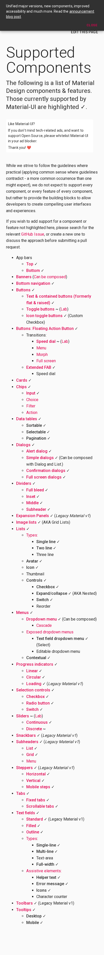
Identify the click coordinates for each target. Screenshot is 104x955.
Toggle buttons (40, 309)
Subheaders (27, 741)
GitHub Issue (32, 234)
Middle (32, 502)
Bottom (33, 270)
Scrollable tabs (40, 806)
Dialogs (23, 444)
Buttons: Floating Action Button (45, 328)
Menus (22, 612)
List (29, 748)
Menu (41, 348)
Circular (33, 677)
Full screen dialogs (44, 477)
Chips (21, 386)
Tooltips (23, 909)
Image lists (26, 522)
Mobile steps (38, 786)
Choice (32, 399)
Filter (30, 406)
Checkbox (35, 696)
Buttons (23, 290)
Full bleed (35, 490)
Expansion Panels (32, 515)
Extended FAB (38, 367)
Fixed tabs (35, 800)
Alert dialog (36, 451)
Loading (33, 683)
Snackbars (26, 735)
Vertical (33, 780)
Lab (64, 309)
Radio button (38, 703)
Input (30, 393)
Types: (32, 535)
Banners (24, 276)
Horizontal (36, 774)
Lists (20, 528)
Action (31, 412)
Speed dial (46, 341)
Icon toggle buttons (44, 315)
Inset (30, 496)
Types (31, 838)
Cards (21, 380)
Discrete (34, 728)
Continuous (37, 722)
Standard (34, 819)
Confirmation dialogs (45, 470)
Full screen (46, 360)
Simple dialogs (40, 457)
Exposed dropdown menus (49, 632)
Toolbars (24, 903)
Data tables (26, 418)
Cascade (44, 625)
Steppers (24, 767)
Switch (32, 709)
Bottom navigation (33, 283)
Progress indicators (34, 664)
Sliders (22, 716)
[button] (84, 32)
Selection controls (33, 690)
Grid (30, 754)
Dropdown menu (41, 619)
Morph (42, 354)
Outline (32, 832)
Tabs (20, 793)
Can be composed (50, 276)
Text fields (25, 812)
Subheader (36, 509)
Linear (32, 670)
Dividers (23, 483)
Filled (31, 825)
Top (29, 264)
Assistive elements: (44, 870)
